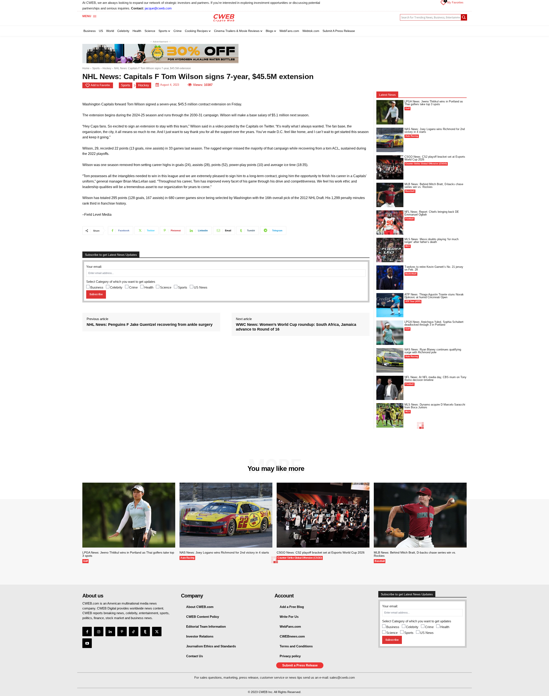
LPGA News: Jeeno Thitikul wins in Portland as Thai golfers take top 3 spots (433, 103)
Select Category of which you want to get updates (120, 281)
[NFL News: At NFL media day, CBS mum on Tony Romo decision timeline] (389, 388)
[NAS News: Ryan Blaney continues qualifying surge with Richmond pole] (389, 360)
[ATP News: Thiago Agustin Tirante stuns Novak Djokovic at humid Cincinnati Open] (389, 305)
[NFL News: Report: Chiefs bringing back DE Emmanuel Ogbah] (389, 222)
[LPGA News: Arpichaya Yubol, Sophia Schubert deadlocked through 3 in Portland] (389, 332)
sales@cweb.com (342, 677)
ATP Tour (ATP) (413, 301)
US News (200, 287)
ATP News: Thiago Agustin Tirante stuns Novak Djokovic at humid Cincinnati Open (434, 296)
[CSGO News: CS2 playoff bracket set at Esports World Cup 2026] (389, 167)
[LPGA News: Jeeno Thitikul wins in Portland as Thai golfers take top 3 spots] (389, 112)
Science (165, 287)
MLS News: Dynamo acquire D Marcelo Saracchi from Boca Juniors (434, 406)
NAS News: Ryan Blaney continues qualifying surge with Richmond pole (432, 351)
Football (409, 218)
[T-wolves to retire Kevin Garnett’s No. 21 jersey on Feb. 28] (389, 277)
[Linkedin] (110, 631)
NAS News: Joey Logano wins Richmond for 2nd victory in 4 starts (434, 130)
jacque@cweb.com (158, 8)
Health (148, 287)
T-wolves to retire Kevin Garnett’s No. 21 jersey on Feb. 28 (433, 268)
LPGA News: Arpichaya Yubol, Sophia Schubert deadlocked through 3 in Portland (433, 323)
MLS (407, 246)
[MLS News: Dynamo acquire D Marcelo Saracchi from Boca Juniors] (389, 415)
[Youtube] (87, 643)
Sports (96, 68)
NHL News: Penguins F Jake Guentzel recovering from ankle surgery (150, 324)
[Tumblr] (145, 631)
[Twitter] (156, 631)
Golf (407, 108)
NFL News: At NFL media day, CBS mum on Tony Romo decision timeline (435, 379)
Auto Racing (411, 136)
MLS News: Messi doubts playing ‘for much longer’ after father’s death (431, 241)
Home (85, 68)
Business (96, 287)
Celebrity (116, 287)
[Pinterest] (122, 631)
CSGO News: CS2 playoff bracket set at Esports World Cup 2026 (434, 158)
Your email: (94, 266)
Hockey (107, 68)
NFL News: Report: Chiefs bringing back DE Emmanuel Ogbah (431, 213)
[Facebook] (87, 631)
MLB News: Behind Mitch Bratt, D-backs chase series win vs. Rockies (433, 186)
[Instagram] (98, 631)
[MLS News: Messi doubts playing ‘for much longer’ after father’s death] (389, 250)
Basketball (410, 273)
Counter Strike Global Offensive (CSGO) (426, 163)
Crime (133, 287)
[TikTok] (133, 631)
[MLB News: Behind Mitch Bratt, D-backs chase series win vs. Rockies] (389, 195)
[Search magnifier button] (464, 17)
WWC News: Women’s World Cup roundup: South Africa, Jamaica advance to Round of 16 (296, 326)
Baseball (410, 191)
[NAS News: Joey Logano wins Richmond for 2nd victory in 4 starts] (389, 140)
